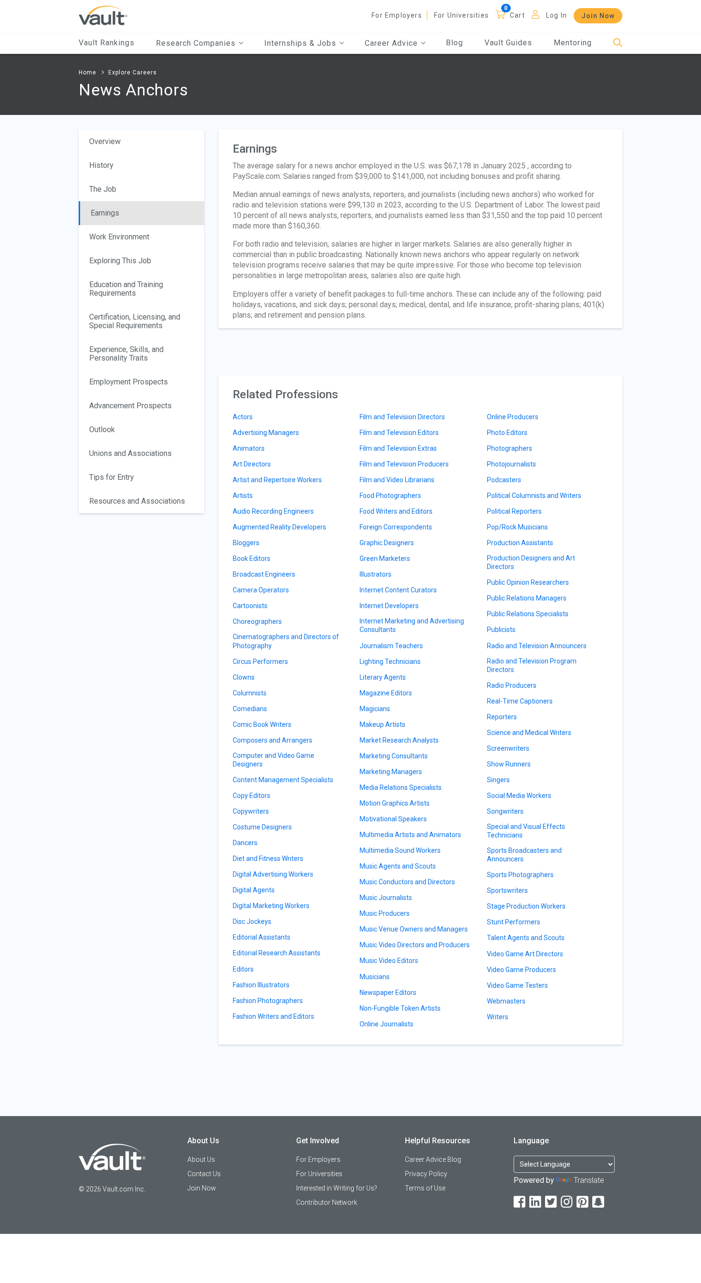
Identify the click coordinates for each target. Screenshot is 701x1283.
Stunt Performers (513, 922)
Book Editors (251, 558)
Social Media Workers (519, 795)
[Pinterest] (583, 1202)
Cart (517, 15)
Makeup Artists (382, 724)
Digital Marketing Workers (271, 906)
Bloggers (246, 543)
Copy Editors (251, 795)
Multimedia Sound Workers (400, 850)
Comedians (250, 709)
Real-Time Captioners (520, 701)
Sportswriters (507, 890)
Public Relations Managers (527, 598)
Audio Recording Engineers (273, 511)
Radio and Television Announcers (537, 646)
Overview (105, 141)
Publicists (501, 629)
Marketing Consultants (394, 756)
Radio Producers (511, 685)
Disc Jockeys (252, 921)
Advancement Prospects (130, 405)
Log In (556, 15)
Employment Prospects (128, 381)
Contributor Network (326, 1202)
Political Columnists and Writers (534, 495)
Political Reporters (514, 511)
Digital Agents (254, 890)
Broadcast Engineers (264, 574)
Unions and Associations (130, 453)
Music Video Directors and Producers (415, 945)
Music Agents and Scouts (398, 866)
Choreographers (257, 621)
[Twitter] (551, 1202)
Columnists (250, 693)
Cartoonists (250, 606)
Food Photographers (390, 495)
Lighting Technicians (390, 661)
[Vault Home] (103, 15)
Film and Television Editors (399, 432)
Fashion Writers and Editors (273, 1016)
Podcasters (504, 480)
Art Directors (252, 464)
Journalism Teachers (391, 646)
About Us (201, 1159)
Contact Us (204, 1174)
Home (87, 72)
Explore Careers (132, 72)
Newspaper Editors (388, 992)
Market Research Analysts (399, 740)
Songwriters (505, 811)
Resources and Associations (137, 501)
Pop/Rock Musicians (517, 527)
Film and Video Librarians (397, 480)
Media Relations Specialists (401, 787)
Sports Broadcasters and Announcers (524, 855)
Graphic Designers (387, 543)
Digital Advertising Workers (273, 874)
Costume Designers (262, 827)
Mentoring (573, 42)
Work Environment (119, 236)
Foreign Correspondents (396, 527)
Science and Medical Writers (529, 732)
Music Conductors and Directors (407, 882)
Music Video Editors (389, 960)
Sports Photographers (520, 875)
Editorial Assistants (261, 937)
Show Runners (509, 764)
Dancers (245, 843)
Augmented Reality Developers (279, 527)
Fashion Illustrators (261, 985)
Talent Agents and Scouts (526, 938)
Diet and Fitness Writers (268, 858)
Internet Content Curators (398, 590)
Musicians (375, 977)
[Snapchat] (599, 1202)
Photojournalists (511, 464)
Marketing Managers (391, 772)
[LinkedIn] (536, 1202)
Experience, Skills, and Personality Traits (126, 353)
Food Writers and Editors (396, 511)
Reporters (502, 717)
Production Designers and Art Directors (531, 562)
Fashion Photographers (268, 1000)
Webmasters (506, 1001)
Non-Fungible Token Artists (400, 1008)
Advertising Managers (266, 432)
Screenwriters (508, 748)
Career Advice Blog (433, 1159)
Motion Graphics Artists (395, 803)
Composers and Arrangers (272, 740)
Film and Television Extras (398, 448)
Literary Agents (383, 677)
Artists (243, 495)
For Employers (396, 15)
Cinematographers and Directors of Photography (286, 641)
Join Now (598, 16)
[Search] (617, 43)
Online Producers (512, 417)
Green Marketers (385, 558)
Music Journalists (386, 897)
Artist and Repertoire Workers (277, 480)
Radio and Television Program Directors (532, 665)
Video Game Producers (521, 969)
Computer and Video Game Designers (273, 760)
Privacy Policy (426, 1174)
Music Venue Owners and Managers (414, 929)
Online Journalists (386, 1024)
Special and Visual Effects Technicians (526, 831)
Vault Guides (508, 42)
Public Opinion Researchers (528, 582)
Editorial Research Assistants (276, 953)
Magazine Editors (386, 693)
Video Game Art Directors (525, 954)
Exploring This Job (120, 260)
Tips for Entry (111, 477)
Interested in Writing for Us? (336, 1188)
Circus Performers (260, 661)
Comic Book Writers (262, 724)
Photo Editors (507, 432)
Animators (249, 448)
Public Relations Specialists (527, 614)
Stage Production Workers (526, 906)
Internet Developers (389, 606)
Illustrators (376, 574)
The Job (102, 189)
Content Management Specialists (283, 780)
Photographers (509, 448)
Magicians (375, 709)
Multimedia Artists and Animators (410, 834)
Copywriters (251, 811)
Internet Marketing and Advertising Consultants (412, 625)
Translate (589, 1180)
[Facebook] (520, 1202)
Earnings (105, 212)
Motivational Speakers (393, 819)
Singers (498, 780)
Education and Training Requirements (126, 289)
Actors (243, 417)
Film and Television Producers (404, 464)
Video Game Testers (517, 985)
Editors (243, 969)
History (101, 165)
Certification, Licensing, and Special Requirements (134, 321)
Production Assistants (520, 543)
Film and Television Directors (402, 417)
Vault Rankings (106, 42)
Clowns (244, 677)
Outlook (102, 429)
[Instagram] (567, 1202)
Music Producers (385, 913)
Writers (497, 1017)
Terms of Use (425, 1188)
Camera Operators (261, 590)
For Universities (461, 15)
